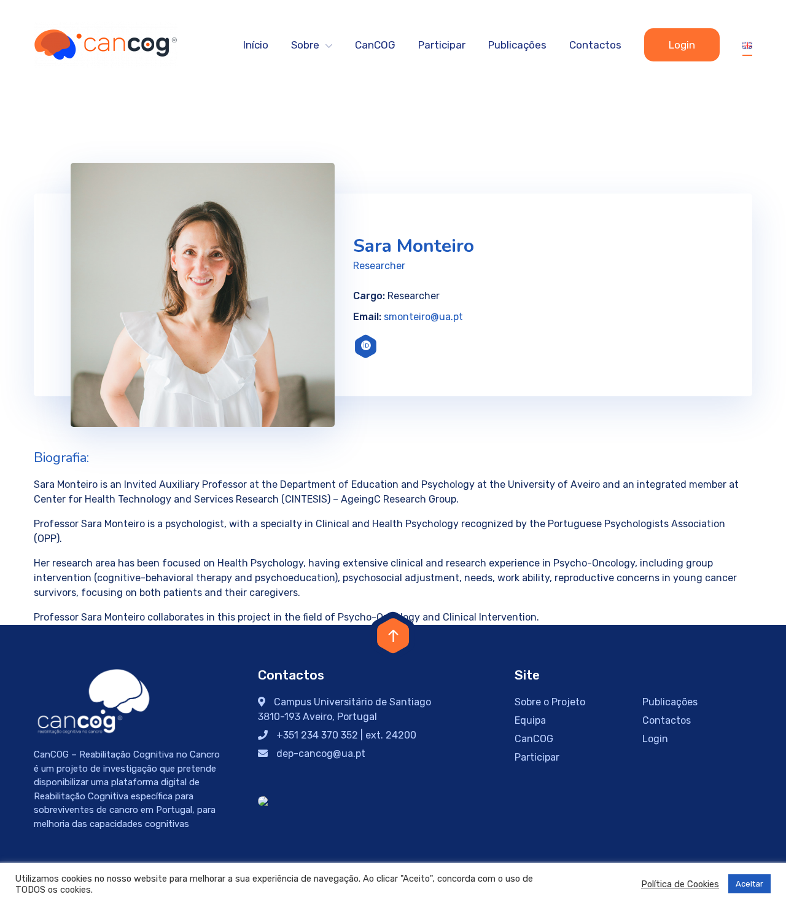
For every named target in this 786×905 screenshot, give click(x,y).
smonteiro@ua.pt (423, 317)
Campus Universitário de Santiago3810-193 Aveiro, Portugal (344, 709)
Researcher (379, 266)
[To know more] (366, 346)
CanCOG (375, 45)
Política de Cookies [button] (680, 884)
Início (255, 45)
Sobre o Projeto (550, 702)
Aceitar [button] (749, 883)
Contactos (595, 45)
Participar (441, 45)
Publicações (517, 45)
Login (682, 45)
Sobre (305, 45)
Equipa (530, 720)
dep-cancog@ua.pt (319, 753)
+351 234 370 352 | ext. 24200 (345, 735)
